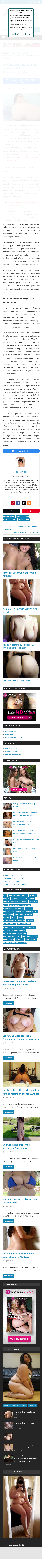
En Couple (23, 902)
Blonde (14, 899)
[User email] (29, 503)
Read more (8, 1003)
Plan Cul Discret (24, 924)
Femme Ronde (8, 908)
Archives (32, 1406)
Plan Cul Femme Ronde (11, 927)
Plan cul (30, 921)
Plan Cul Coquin (22, 516)
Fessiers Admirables (12, 881)
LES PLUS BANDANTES (12, 949)
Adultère (11, 895)
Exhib (5, 905)
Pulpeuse (6, 930)
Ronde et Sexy (23, 519)
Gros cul (29, 908)
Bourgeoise (23, 899)
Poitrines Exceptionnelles (14, 878)
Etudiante (33, 902)
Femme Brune (14, 905)
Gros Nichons (8, 911)
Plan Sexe (9, 734)
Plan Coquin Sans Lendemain (14, 921)
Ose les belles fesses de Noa (16, 680)
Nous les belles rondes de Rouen (25, 532)
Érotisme (23, 943)
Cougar (6, 902)
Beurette (32, 895)
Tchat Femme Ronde (10, 943)
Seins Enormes (31, 940)
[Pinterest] (13, 503)
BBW (18, 895)
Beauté (24, 895)
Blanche (6, 899)
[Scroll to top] (38, 1555)
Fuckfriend (19, 908)
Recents (16, 1406)
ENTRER (15, 34)
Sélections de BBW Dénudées (16, 884)
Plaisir (20, 918)
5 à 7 (4, 895)
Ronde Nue (20, 940)
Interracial (19, 914)
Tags (24, 1406)
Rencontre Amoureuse (13, 737)
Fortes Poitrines (11, 749)
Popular (7, 1406)
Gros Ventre (8, 914)
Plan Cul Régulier (9, 519)
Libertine (28, 914)
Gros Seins (20, 911)
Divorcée (14, 902)
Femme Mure (25, 905)
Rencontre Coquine (29, 936)
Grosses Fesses (8, 516)
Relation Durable (18, 930)
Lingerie (6, 918)
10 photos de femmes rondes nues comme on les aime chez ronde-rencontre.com (25, 1459)
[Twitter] (24, 503)
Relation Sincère (9, 933)
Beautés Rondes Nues (13, 875)
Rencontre (22, 933)
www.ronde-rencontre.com (14, 497)
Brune (32, 899)
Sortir (28, 34)
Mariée (13, 918)
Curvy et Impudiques (13, 755)
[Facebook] (18, 503)
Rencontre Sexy (11, 731)
